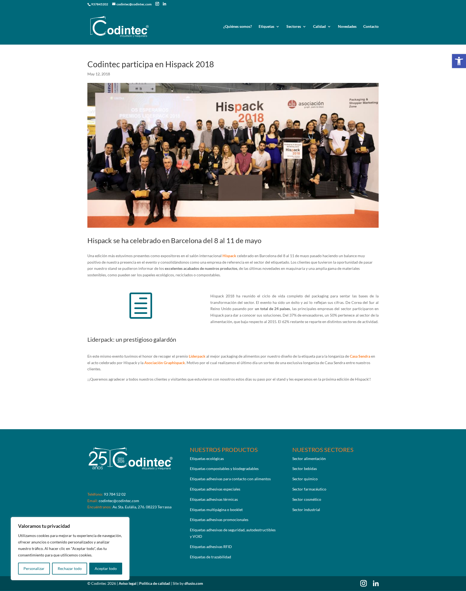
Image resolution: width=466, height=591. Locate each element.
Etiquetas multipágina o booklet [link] (216, 509)
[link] (459, 61)
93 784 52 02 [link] (115, 494)
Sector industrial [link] (306, 509)
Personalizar (33, 568)
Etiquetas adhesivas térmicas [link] (214, 499)
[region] (70, 548)
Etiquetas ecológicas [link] (207, 458)
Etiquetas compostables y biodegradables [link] (224, 468)
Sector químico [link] (305, 478)
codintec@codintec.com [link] (119, 500)
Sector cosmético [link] (306, 499)
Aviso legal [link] (128, 583)
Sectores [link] (293, 27)
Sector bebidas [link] (304, 468)
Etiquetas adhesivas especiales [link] (215, 489)
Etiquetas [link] (266, 27)
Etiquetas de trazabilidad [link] (210, 557)
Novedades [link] (347, 27)
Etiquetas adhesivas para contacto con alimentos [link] (230, 478)
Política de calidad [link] (155, 583)
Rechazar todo (70, 568)
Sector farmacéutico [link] (309, 489)
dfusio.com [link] (193, 583)
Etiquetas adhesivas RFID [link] (211, 546)
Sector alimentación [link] (309, 458)
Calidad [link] (319, 27)
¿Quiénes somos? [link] (237, 27)
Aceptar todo (106, 568)
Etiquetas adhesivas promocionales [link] (219, 519)
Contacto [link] (371, 27)
